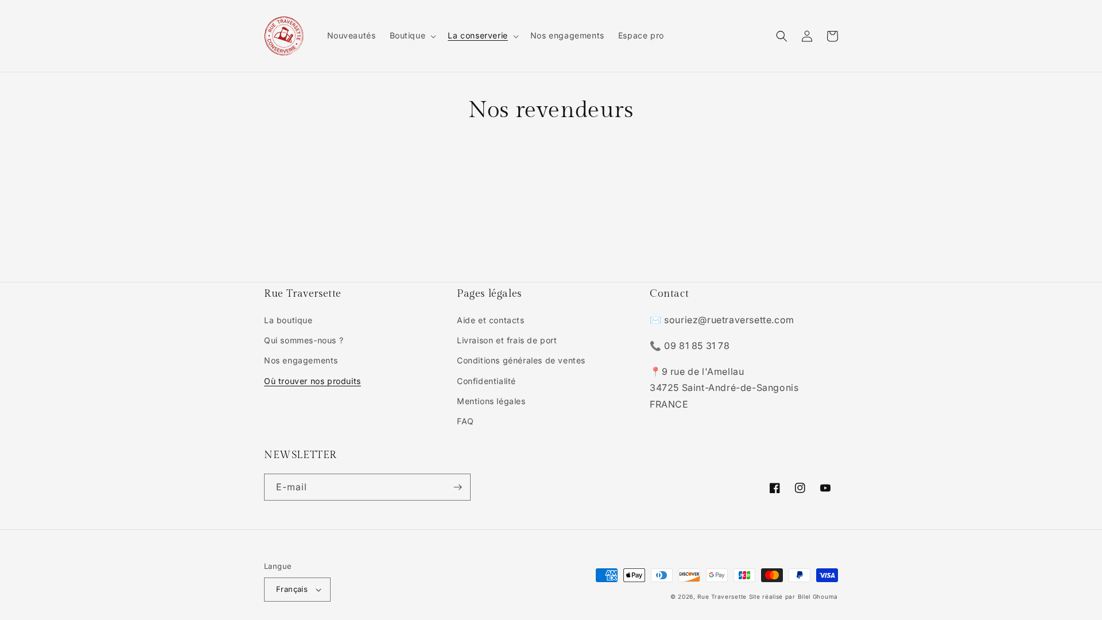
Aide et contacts (491, 320)
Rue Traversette (722, 596)
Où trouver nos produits (312, 381)
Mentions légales (491, 401)
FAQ (465, 421)
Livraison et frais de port (507, 340)
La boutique (288, 320)
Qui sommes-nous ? (303, 340)
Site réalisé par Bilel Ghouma (793, 596)
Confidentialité (486, 381)
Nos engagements (301, 360)
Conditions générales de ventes (521, 360)
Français (292, 589)
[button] (412, 36)
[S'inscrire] (457, 487)
